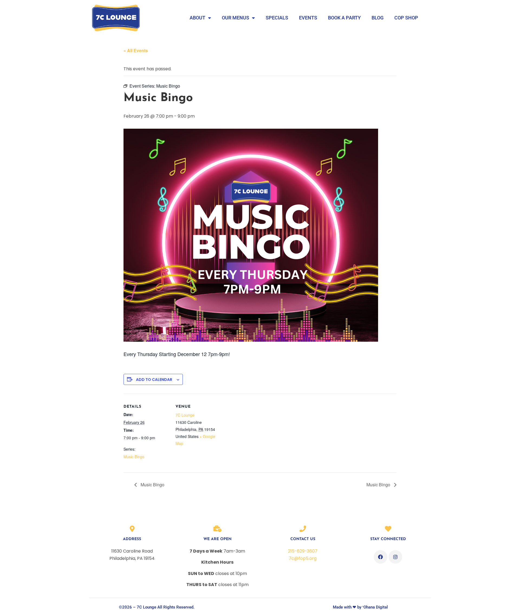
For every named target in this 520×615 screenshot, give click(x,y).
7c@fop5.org (303, 558)
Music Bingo (133, 456)
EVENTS (308, 18)
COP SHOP (406, 18)
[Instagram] (395, 557)
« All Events (135, 50)
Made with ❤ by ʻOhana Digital (360, 607)
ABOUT (197, 18)
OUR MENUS (235, 18)
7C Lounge (185, 415)
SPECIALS (277, 18)
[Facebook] (380, 557)
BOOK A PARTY (344, 18)
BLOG (378, 18)
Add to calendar (154, 379)
